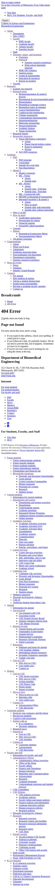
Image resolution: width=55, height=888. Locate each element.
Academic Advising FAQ (30, 526)
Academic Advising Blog (30, 529)
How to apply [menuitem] (31, 204)
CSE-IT (16, 600)
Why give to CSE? (27, 663)
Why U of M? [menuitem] (19, 212)
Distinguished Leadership (30, 637)
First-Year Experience (29, 581)
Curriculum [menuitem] (24, 162)
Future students (14, 458)
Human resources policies (31, 808)
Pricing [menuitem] (28, 149)
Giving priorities (26, 681)
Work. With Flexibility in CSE (27, 858)
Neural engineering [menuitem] (28, 125)
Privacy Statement (27, 450)
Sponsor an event (21, 884)
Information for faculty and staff (27, 755)
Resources (17, 644)
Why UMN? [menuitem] (19, 36)
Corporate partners (15, 710)
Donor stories (25, 687)
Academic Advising (22, 521)
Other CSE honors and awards (33, 850)
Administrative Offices (23, 758)
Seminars (11, 416)
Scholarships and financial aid (26, 471)
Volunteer (17, 881)
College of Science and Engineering (17, 23)
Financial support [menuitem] (27, 223)
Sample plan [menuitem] (30, 181)
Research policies (27, 810)
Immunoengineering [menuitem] (28, 120)
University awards (27, 842)
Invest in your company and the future (30, 713)
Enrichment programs (23, 871)
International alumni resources (32, 652)
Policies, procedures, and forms (33, 547)
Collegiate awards (27, 847)
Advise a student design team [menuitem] (26, 281)
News (9, 402)
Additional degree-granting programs (36, 515)
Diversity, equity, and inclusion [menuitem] (27, 54)
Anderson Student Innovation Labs (29, 602)
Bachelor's (12, 410)
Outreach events (20, 868)
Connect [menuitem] (11, 273)
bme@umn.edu (8, 375)
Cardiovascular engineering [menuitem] (31, 112)
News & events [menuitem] (14, 262)
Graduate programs (28, 510)
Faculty (10, 400)
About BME (13, 408)
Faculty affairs (25, 766)
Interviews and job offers (30, 560)
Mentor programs (27, 484)
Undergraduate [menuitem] (14, 241)
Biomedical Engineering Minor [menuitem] (33, 233)
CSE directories (26, 708)
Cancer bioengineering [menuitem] (29, 110)
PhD (9, 397)
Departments (25, 505)
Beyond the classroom (23, 473)
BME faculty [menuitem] (25, 41)
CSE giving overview (29, 676)
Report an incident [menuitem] (27, 81)
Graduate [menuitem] (11, 154)
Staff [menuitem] (15, 52)
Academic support (27, 534)
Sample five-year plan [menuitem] (29, 165)
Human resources (27, 771)
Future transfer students (23, 463)
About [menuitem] (10, 31)
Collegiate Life (20, 571)
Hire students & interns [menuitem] (23, 278)
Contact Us (18, 702)
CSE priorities (25, 739)
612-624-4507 (7, 373)
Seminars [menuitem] (17, 268)
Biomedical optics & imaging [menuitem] (32, 107)
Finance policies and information (34, 802)
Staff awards (18, 852)
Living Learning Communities (33, 481)
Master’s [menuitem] (17, 170)
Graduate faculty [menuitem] (26, 44)
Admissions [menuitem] (18, 249)
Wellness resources (21, 594)
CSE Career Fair (26, 563)
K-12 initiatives (26, 723)
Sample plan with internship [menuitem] (37, 207)
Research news (20, 729)
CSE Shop (24, 831)
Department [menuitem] (18, 33)
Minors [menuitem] (16, 231)
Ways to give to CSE (28, 694)
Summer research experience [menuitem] (38, 62)
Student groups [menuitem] (26, 73)
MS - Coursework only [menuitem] (29, 194)
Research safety (26, 829)
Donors (10, 671)
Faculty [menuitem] (16, 39)
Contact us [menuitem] (18, 289)
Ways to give (19, 692)
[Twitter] (8, 426)
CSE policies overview (29, 795)
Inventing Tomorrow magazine (33, 655)
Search (5, 20)
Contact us (24, 668)
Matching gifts (25, 697)
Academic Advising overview (32, 523)
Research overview (28, 818)
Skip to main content (10, 2)
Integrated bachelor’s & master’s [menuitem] (34, 199)
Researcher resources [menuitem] (22, 136)
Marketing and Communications (34, 773)
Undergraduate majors (29, 508)
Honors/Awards (20, 626)
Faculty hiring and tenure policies (34, 800)
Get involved (19, 610)
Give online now (26, 666)
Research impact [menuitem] (20, 133)
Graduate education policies (31, 805)
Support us (18, 731)
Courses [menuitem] (16, 228)
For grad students (9, 387)
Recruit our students (22, 716)
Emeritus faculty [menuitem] (26, 49)
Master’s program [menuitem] (27, 173)
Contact (10, 413)
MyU (9, 440)
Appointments (25, 531)
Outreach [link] (23, 60)
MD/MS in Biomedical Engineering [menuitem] (35, 197)
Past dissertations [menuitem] (26, 168)
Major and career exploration (32, 565)
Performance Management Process (29, 855)
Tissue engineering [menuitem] (27, 131)
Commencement (26, 536)
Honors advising (26, 544)
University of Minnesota (29, 445)
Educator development (23, 879)
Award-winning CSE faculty (32, 837)
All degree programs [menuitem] (22, 239)
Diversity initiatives (28, 726)
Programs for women (28, 486)
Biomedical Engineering (12, 26)
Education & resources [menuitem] (29, 78)
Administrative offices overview (33, 760)
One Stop (11, 12)
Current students (14, 494)
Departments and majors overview (34, 502)
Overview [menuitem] (23, 57)
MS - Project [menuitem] (25, 183)
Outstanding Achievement (31, 631)
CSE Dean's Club (27, 684)
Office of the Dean (27, 763)
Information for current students (27, 497)
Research (23, 489)
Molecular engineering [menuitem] (29, 123)
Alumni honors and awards (31, 629)
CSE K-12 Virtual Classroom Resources (31, 876)
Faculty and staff (14, 752)
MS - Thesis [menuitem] (24, 175)
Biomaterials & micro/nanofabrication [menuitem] (36, 99)
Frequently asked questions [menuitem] (31, 226)
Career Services (20, 550)
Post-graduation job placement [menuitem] (27, 254)
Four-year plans (26, 542)
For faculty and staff (10, 392)
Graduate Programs (28, 781)
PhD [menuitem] (15, 157)
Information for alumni (23, 608)
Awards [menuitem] (16, 83)
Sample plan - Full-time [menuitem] (35, 189)
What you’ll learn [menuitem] (21, 247)
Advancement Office (28, 705)
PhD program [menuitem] (25, 160)
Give (9, 418)
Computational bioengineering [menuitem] (33, 118)
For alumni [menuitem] (18, 276)
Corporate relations (27, 744)
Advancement (25, 747)
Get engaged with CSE (29, 613)
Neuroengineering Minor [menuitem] (30, 236)
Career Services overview (31, 552)
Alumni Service (26, 634)
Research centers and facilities (32, 821)
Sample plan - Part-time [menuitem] (35, 191)
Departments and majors (24, 500)
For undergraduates (10, 389)
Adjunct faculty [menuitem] (26, 46)
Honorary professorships (30, 845)
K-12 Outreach (14, 860)
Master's (11, 405)
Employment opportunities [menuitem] (25, 283)
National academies (28, 839)
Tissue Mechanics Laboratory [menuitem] (32, 139)
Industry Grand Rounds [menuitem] (24, 270)
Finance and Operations (30, 768)
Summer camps (20, 866)
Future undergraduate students (27, 460)
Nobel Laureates (26, 642)
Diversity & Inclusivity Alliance (27, 597)
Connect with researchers (24, 718)
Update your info (27, 658)
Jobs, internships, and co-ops (32, 558)
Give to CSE (19, 660)
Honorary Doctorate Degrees (32, 639)
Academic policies (27, 797)
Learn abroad (25, 479)
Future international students (26, 468)
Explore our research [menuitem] (22, 89)
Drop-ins (23, 539)
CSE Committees (21, 789)
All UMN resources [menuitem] (28, 152)
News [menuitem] (15, 265)
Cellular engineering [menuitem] (28, 115)
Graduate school (26, 568)
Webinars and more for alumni (33, 647)
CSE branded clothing (29, 650)
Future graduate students (24, 465)
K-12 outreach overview (24, 863)
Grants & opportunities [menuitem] (29, 75)
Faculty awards (20, 834)
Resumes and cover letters (31, 555)
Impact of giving (26, 689)
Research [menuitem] (11, 86)
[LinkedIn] (8, 423)
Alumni (10, 605)
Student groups (26, 492)
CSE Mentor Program (29, 623)
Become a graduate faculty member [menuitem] (29, 286)
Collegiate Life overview (30, 573)
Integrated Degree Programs (32, 513)
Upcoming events (27, 615)
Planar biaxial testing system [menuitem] (38, 144)
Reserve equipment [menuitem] (33, 147)
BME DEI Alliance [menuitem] (28, 70)
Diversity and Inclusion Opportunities (36, 476)
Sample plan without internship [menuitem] (39, 210)
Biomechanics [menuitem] (25, 102)
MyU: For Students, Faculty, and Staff (24, 15)
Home (10, 301)
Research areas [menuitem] (20, 91)
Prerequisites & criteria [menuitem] (29, 220)
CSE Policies (19, 792)
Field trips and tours (22, 873)
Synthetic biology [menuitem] (27, 128)
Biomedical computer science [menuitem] (32, 104)
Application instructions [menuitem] (30, 218)
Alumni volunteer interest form (33, 621)
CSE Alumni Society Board (31, 618)
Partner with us (20, 721)
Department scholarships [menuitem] (24, 257)
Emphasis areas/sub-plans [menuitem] (25, 252)
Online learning (26, 518)
